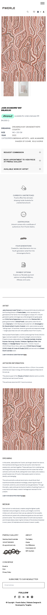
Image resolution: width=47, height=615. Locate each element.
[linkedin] (23, 597)
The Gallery (29, 539)
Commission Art (31, 548)
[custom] (28, 597)
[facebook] (15, 597)
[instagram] (19, 597)
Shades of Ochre (23, 141)
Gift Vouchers (30, 551)
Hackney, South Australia (10, 539)
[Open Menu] (42, 3)
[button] (41, 20)
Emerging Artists (21, 138)
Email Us (5, 566)
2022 (14, 135)
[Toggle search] (27, 11)
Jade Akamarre (37, 138)
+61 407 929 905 (8, 542)
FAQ (4, 569)
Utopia (28, 542)
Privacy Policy (7, 572)
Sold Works (37, 141)
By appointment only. (9, 545)
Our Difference (30, 545)
